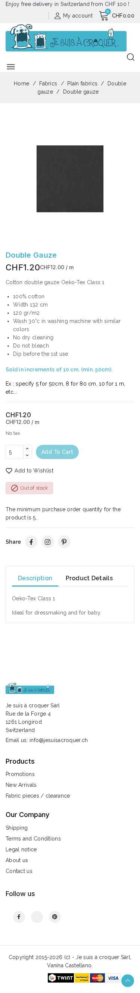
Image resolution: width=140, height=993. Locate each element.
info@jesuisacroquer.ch (58, 740)
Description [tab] (35, 578)
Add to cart (57, 452)
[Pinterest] (64, 541)
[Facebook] (31, 541)
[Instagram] (47, 541)
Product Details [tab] (89, 578)
